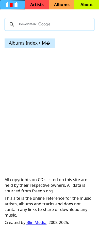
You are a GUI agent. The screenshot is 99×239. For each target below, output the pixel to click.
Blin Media (36, 222)
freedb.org (42, 191)
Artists (37, 4)
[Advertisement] (49, 102)
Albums (62, 4)
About (86, 4)
